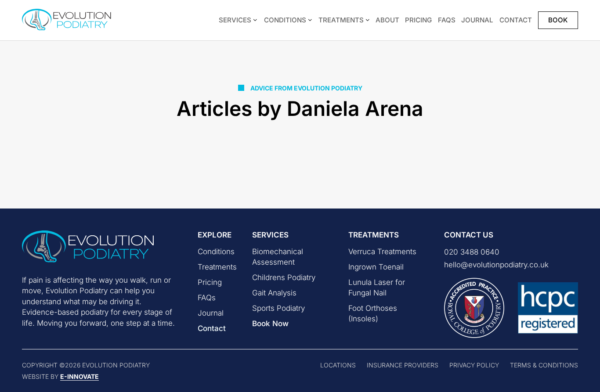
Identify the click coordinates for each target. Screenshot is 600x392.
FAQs (446, 20)
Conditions (285, 20)
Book (557, 20)
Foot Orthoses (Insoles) (372, 313)
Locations (338, 365)
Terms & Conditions (544, 365)
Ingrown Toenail (376, 267)
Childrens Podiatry (283, 277)
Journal (477, 20)
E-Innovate (79, 376)
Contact (515, 20)
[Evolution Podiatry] (71, 20)
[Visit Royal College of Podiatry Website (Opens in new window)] (474, 308)
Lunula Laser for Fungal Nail (376, 287)
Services (235, 20)
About (387, 20)
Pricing (418, 20)
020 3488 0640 (471, 252)
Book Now (270, 323)
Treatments (341, 20)
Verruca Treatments (382, 251)
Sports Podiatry (278, 308)
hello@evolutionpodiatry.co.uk (496, 264)
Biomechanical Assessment (277, 256)
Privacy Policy (474, 365)
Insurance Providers (402, 365)
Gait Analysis (274, 292)
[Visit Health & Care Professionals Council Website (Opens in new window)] (548, 307)
